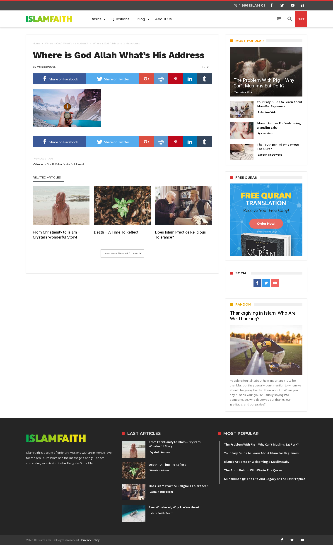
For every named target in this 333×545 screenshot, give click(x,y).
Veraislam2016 (46, 66)
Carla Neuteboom (161, 491)
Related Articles (47, 177)
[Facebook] (271, 5)
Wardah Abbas (159, 470)
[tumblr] (204, 78)
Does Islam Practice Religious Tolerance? (180, 234)
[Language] (302, 5)
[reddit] (161, 78)
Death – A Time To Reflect (116, 232)
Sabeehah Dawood (270, 154)
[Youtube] (292, 5)
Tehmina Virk (243, 92)
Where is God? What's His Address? (66, 43)
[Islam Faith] (56, 19)
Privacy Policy (90, 540)
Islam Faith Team (161, 513)
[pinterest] (175, 78)
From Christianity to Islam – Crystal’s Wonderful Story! (56, 234)
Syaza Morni (266, 133)
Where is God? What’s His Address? (58, 161)
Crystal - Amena (160, 452)
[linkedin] (190, 78)
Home (36, 43)
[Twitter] (282, 5)
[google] (146, 78)
